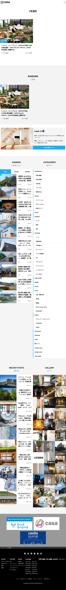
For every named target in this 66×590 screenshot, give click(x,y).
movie (36, 286)
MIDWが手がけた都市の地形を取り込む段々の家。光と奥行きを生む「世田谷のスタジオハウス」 (24, 217)
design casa (38, 352)
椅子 (37, 229)
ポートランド (39, 249)
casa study (38, 356)
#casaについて (24, 578)
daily (5, 171)
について (49, 147)
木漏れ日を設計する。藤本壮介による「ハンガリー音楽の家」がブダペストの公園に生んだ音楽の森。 (24, 392)
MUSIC (37, 282)
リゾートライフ (40, 266)
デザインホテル (40, 204)
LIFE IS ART (38, 278)
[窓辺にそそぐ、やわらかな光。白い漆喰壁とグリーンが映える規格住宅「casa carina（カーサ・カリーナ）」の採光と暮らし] (8, 445)
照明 (37, 224)
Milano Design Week (41, 307)
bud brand (38, 331)
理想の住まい (39, 192)
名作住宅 (38, 183)
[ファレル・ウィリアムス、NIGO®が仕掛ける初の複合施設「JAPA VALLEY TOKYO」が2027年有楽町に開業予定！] (16, 31)
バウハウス (38, 187)
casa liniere (28, 565)
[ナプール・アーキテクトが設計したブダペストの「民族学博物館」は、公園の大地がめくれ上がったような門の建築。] (8, 381)
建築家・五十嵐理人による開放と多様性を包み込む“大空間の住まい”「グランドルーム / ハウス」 (25, 230)
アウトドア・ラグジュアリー (43, 319)
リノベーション (40, 200)
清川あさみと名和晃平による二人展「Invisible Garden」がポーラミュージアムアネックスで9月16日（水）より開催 (25, 431)
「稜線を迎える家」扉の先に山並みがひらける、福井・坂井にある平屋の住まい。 (24, 457)
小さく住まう (39, 274)
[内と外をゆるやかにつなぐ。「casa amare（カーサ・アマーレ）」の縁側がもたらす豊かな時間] (8, 497)
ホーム (17, 578)
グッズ (37, 220)
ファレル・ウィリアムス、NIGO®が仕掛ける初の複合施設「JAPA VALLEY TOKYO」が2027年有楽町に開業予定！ (16, 48)
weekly (16, 171)
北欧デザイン (39, 208)
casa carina (34, 563)
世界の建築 (38, 175)
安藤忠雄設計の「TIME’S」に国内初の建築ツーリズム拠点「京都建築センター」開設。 (24, 470)
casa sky (27, 569)
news (36, 339)
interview (37, 335)
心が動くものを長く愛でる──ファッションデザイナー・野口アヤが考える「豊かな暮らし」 (25, 483)
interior (37, 196)
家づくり (37, 343)
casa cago (34, 569)
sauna (36, 212)
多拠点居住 (38, 241)
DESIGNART (39, 311)
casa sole (34, 561)
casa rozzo (34, 571)
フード (37, 237)
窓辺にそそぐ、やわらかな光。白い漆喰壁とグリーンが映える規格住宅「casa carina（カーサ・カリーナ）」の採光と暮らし (24, 444)
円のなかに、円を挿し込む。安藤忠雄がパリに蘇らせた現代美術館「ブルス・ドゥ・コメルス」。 (24, 418)
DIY (37, 257)
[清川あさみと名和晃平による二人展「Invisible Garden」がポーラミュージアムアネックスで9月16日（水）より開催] (8, 433)
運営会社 (30, 578)
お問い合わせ (47, 578)
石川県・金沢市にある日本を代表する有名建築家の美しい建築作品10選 (24, 204)
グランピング (39, 261)
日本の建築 (4, 40)
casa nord (34, 565)
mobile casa (35, 573)
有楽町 (33, 11)
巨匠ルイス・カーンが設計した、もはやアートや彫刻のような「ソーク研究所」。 (24, 191)
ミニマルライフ (40, 270)
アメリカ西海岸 (40, 253)
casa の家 (39, 131)
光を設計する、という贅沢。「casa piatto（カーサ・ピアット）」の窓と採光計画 (25, 405)
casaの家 (28, 559)
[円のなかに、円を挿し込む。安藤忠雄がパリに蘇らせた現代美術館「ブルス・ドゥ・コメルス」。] (8, 420)
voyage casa (38, 348)
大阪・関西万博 (40, 294)
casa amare (28, 563)
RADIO (37, 327)
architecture (38, 171)
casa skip (34, 567)
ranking (33, 77)
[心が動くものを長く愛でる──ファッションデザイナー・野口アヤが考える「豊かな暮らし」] (8, 484)
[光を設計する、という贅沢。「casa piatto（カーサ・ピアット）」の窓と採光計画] (8, 407)
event (36, 290)
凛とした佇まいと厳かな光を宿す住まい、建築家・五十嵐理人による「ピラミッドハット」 (24, 256)
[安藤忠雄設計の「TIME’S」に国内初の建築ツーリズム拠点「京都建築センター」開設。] (8, 471)
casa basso (28, 567)
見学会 (37, 298)
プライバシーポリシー (38, 578)
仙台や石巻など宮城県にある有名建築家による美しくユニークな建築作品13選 (24, 282)
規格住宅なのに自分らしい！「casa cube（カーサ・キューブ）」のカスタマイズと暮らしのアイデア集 (24, 243)
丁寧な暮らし (39, 245)
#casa (32, 583)
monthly (27, 171)
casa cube (27, 561)
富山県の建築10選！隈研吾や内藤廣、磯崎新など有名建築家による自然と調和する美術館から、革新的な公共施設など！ (24, 295)
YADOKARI (39, 323)
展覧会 (37, 303)
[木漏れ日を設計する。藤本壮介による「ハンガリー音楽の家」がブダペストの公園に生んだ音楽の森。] (8, 394)
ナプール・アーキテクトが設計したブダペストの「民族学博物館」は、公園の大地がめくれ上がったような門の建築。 (24, 379)
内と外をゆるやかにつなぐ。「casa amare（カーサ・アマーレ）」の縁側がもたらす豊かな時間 (24, 496)
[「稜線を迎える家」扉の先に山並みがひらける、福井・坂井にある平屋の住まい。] (8, 458)
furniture (37, 216)
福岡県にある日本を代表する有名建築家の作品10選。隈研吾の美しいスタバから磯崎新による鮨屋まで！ (24, 178)
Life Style (37, 233)
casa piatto (28, 571)
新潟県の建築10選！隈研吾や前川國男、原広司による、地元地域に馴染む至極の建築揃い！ (24, 269)
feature (37, 315)
